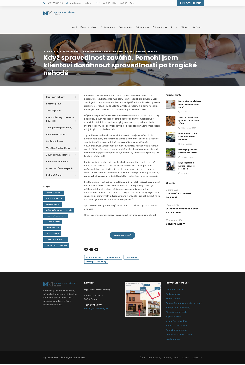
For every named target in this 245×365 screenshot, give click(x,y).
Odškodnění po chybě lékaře (59, 210)
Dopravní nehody (89, 27)
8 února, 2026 (172, 190)
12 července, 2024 (188, 128)
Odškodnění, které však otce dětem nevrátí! (187, 136)
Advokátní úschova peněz (60, 168)
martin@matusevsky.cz (81, 3)
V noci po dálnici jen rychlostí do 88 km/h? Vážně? (189, 120)
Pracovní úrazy (53, 222)
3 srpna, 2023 (186, 144)
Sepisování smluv (55, 141)
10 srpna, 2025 (172, 205)
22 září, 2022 (186, 173)
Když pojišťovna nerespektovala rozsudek (186, 166)
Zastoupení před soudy (146, 51)
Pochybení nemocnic (57, 161)
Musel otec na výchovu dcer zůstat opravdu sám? (189, 104)
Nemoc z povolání (54, 198)
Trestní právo (126, 27)
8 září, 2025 (186, 112)
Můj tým (185, 27)
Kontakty (197, 27)
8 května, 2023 (187, 157)
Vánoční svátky (175, 223)
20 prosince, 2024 (174, 220)
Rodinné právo (108, 27)
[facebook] (172, 3)
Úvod (74, 27)
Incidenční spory (55, 175)
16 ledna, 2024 (50, 51)
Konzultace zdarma (190, 3)
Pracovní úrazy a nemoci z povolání (60, 119)
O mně (174, 27)
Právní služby (142, 27)
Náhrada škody (110, 51)
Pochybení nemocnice (56, 216)
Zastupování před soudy (59, 127)
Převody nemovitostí (57, 134)
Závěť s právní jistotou (58, 154)
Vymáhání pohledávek (58, 148)
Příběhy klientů (160, 27)
